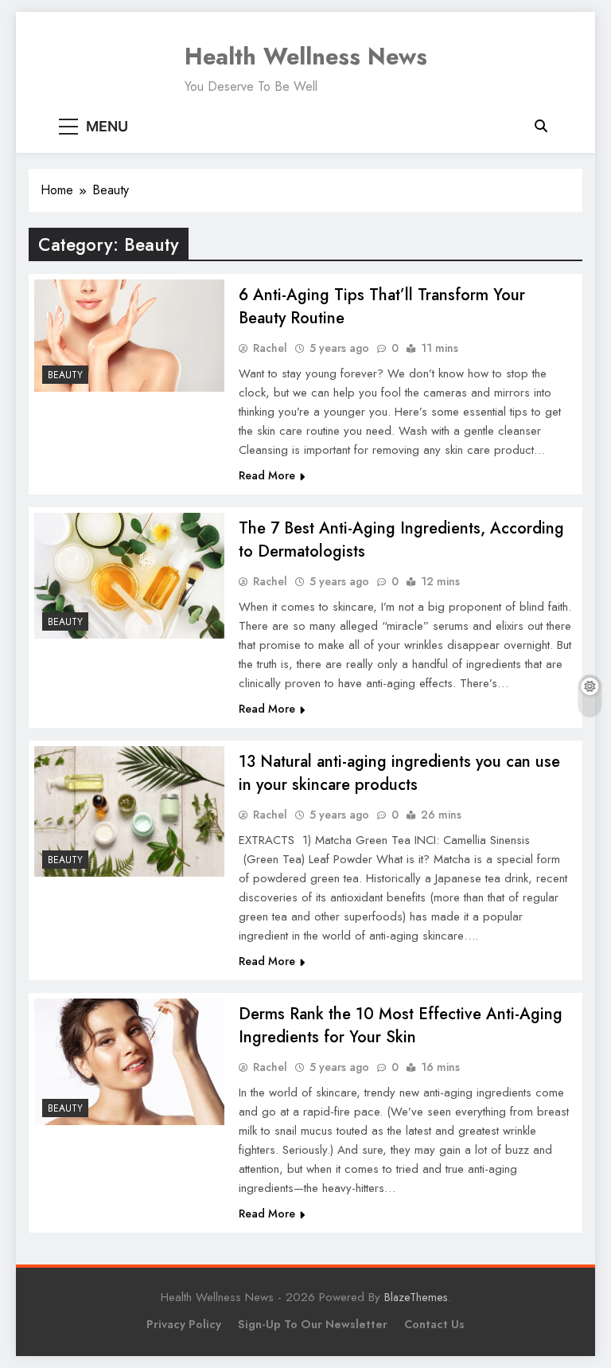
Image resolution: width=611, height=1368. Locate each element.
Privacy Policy (183, 1324)
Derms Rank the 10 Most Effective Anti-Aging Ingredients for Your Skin (400, 1026)
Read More (267, 475)
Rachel (270, 348)
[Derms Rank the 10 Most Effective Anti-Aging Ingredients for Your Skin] (129, 1062)
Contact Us (434, 1324)
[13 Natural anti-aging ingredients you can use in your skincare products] (129, 811)
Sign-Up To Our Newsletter (312, 1324)
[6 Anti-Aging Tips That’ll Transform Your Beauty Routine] (129, 335)
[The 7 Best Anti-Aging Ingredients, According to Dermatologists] (129, 576)
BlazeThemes (416, 1297)
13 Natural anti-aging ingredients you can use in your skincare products (399, 773)
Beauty (65, 375)
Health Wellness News (306, 56)
